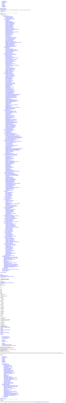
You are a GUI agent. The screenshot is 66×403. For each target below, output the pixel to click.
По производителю (5, 338)
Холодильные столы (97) (9, 40)
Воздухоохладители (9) (9, 26)
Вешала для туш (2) (9, 55)
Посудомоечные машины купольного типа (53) (13, 136)
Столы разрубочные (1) (9, 67)
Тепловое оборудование (7, 368)
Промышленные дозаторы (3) (10, 184)
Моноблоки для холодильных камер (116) (12, 31)
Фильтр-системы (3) (9, 198)
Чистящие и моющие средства (8, 383)
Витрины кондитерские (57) (10, 23)
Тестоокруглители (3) (9, 252)
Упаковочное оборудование (8, 373)
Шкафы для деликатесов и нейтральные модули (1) (13, 42)
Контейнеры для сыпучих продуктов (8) (12, 57)
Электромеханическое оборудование (9, 372)
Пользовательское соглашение (6, 344)
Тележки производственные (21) (11, 68)
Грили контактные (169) (9, 80)
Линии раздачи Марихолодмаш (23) (11, 49)
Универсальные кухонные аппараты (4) (12, 104)
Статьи (3, 4)
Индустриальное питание (8, 389)
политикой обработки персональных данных (42, 401)
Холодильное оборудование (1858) (9, 18)
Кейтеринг (5, 260)
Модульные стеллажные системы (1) (11, 59)
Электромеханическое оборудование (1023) (10, 154)
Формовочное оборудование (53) (11, 213)
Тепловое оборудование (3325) (8, 73)
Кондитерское (6, 375)
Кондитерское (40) (7, 199)
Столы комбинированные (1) (10, 39)
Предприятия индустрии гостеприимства (10, 262)
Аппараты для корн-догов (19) (10, 75)
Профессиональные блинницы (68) (11, 97)
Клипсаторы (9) (8, 208)
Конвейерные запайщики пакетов (11, 179)
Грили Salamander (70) (9, 78)
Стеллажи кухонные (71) (9, 65)
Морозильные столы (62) (9, 32)
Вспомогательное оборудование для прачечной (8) (13, 141)
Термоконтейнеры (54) (9, 220)
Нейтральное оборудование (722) (9, 53)
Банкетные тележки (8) (9, 219)
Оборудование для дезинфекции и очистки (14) (11, 215)
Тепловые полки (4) (9, 102)
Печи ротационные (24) (9, 248)
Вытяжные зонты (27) (9, 130)
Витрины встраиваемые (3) (10, 22)
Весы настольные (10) (9, 195)
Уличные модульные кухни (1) (10, 70)
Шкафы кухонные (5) (9, 72)
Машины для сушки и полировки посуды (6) (12, 135)
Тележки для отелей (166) (8, 236)
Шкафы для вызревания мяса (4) (11, 41)
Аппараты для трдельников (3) (10, 226)
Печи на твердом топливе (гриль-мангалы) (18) (13, 94)
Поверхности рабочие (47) (10, 60)
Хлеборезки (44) (8, 254)
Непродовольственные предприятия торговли (11, 257)
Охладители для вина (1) (9, 34)
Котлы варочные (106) (9, 84)
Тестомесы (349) (8, 251)
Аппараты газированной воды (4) (11, 111)
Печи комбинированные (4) (10, 91)
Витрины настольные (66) (10, 24)
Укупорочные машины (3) (10, 188)
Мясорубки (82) (8, 164)
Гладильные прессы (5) (9, 143)
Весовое (5, 374)
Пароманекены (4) (8, 147)
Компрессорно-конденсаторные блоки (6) (12, 29)
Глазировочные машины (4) (10, 200)
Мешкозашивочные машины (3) (10, 181)
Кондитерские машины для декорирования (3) (13, 203)
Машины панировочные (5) (10, 162)
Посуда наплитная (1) (9, 235)
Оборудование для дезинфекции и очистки (10, 377)
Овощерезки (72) (8, 165)
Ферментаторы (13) (9, 253)
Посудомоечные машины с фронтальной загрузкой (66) (14, 137)
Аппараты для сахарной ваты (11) (11, 225)
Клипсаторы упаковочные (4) (10, 178)
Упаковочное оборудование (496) (9, 172)
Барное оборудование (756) (8, 110)
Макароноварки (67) (9, 85)
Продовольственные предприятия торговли (10, 385)
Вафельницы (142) (8, 77)
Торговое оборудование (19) (8, 16)
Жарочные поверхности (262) (10, 82)
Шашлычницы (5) (8, 106)
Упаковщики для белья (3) (10, 151)
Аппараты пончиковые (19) (10, 76)
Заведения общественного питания (9, 259)
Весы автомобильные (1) (9, 192)
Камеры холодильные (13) (10, 27)
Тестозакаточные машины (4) (10, 250)
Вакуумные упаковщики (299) (10, 173)
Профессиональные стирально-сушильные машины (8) (14, 148)
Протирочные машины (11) (10, 167)
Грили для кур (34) (8, 79)
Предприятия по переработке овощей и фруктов (11, 394)
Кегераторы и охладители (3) (10, 28)
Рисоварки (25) (8, 98)
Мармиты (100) (8, 86)
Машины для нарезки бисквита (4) (11, 205)
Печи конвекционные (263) (10, 93)
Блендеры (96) (8, 114)
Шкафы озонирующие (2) (10, 153)
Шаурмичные (6, 267)
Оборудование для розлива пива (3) (11, 120)
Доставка (3, 2)
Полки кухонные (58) (9, 62)
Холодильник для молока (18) (10, 127)
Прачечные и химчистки (7, 263)
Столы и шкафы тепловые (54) (10, 101)
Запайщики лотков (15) (9, 176)
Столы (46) (7, 66)
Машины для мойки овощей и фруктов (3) (12, 161)
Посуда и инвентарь (7, 380)
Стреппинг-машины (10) (9, 186)
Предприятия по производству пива (9, 266)
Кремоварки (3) (8, 204)
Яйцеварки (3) (8, 109)
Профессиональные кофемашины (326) (12, 121)
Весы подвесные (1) (9, 196)
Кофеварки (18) (8, 118)
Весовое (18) (6, 191)
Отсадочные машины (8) (9, 206)
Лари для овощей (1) (9, 58)
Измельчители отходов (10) (10, 158)
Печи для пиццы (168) (9, 90)
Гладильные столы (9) (9, 144)
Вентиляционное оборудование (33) (9, 129)
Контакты (3, 5)
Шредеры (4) (8, 189)
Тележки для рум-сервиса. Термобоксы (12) (12, 241)
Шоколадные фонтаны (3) (10, 128)
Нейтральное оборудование (8, 367)
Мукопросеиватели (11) (9, 247)
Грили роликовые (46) (9, 81)
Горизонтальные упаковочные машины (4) (12, 175)
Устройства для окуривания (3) (10, 125)
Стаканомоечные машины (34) (10, 138)
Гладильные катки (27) (9, 142)
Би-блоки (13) (8, 19)
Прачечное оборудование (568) (8, 140)
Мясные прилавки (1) (9, 33)
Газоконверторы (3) (9, 131)
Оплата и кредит (4, 341)
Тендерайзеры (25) (8, 212)
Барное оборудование (7, 369)
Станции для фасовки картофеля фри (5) (12, 100)
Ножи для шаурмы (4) (9, 230)
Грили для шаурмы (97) (9, 228)
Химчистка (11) (8, 152)
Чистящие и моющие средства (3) (9, 255)
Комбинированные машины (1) (10, 117)
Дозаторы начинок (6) (9, 201)
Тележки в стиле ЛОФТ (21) (10, 239)
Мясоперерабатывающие (8, 376)
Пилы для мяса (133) (9, 166)
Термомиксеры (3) (8, 103)
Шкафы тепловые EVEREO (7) (10, 108)
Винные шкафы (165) (9, 21)
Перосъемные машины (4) (10, 211)
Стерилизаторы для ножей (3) (10, 217)
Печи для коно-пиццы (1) (10, 231)
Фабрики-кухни (6, 390)
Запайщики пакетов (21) (9, 177)
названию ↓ (10, 282)
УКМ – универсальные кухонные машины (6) (13, 171)
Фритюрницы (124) (9, 105)
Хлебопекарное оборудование (8, 382)
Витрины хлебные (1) (9, 56)
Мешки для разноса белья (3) (10, 238)
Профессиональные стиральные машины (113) (13, 149)
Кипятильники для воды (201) (10, 83)
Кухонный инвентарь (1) (9, 234)
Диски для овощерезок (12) (10, 156)
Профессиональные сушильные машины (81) (13, 150)
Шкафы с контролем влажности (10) (11, 44)
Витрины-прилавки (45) (9, 25)
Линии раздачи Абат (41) (9, 48)
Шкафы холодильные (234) (10, 45)
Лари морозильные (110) (9, 30)
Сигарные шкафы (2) (9, 36)
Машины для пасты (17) (9, 246)
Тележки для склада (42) (9, 242)
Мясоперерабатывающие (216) (8, 207)
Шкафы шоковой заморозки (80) (11, 46)
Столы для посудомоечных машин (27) (12, 139)
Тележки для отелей (7, 381)
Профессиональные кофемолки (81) (11, 122)
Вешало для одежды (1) (9, 237)
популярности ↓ (2, 282)
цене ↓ (13, 282)
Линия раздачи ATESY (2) (10, 51)
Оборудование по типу (5, 336)
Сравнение (4, 6)
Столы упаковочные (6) (9, 185)
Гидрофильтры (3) (8, 132)
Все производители (5, 270)
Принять (2, 400)
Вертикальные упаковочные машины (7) (12, 174)
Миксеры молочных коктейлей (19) (11, 119)
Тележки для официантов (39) (10, 240)
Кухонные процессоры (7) (10, 160)
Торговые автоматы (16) (9, 17)
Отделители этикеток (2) (9, 182)
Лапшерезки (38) (8, 245)
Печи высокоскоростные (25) (10, 89)
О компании (4, 356)
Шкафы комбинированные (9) (10, 43)
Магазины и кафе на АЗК (8, 258)
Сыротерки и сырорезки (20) (10, 170)
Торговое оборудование (7, 365)
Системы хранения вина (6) (10, 124)
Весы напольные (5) (9, 194)
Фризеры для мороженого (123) (10, 126)
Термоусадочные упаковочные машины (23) (12, 187)
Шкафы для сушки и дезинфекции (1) (11, 218)
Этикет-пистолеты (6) (9, 190)
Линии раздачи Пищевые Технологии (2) (12, 50)
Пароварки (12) (8, 87)
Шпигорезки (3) (8, 214)
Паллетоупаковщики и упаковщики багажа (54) (13, 183)
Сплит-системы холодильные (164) (11, 37)
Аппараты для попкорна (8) (10, 224)
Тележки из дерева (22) (9, 243)
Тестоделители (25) (9, 249)
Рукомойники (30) (8, 64)
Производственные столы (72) (10, 63)
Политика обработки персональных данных (9, 345)
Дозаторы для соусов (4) (9, 229)
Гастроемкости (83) (9, 232)
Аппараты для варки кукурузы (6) (11, 223)
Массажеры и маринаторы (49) (10, 209)
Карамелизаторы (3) (9, 202)
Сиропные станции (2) (9, 123)
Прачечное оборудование (8, 371)
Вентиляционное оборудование (9, 370)
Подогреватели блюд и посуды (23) (11, 96)
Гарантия (3, 3)
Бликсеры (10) (8, 155)
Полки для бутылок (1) (9, 61)
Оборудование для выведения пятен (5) (12, 145)
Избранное (3, 361)
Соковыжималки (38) (9, 169)
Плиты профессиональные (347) (11, 95)
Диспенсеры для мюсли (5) (10, 115)
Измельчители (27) (8, 157)
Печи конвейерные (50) (9, 92)
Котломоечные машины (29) (10, 134)
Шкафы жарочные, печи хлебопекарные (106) (13, 107)
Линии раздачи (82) (7, 47)
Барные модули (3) (8, 113)
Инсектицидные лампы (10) (10, 216)
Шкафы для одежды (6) (9, 71)
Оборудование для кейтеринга (8, 378)
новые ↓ (6, 282)
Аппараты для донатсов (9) (10, 74)
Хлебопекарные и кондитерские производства (11, 264)
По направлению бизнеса (6, 337)
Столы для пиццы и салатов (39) (11, 38)
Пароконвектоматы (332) (9, 88)
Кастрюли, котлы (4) (9, 233)
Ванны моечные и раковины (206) (11, 54)
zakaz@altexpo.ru (2, 11)
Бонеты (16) (7, 20)
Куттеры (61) (8, 159)
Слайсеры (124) (8, 168)
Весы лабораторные (9, 193)
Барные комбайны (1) (9, 112)
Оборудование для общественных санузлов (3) (11, 221)
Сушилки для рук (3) (9, 222)
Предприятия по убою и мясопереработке (10, 265)
